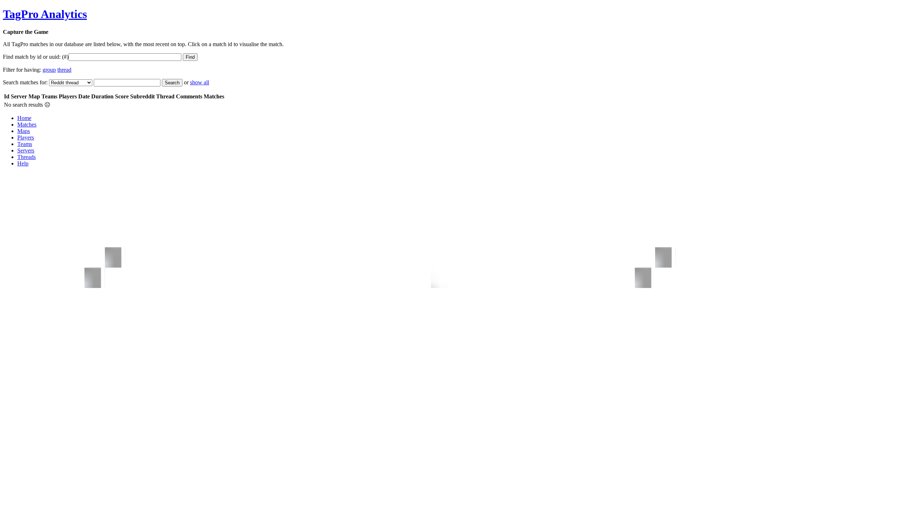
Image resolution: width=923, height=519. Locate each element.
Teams (24, 144)
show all (199, 82)
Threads (26, 157)
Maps (23, 131)
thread (64, 70)
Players (25, 137)
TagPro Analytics (45, 14)
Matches (26, 124)
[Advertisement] (134, 189)
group (49, 70)
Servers (25, 150)
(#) (65, 57)
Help (22, 163)
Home (24, 118)
